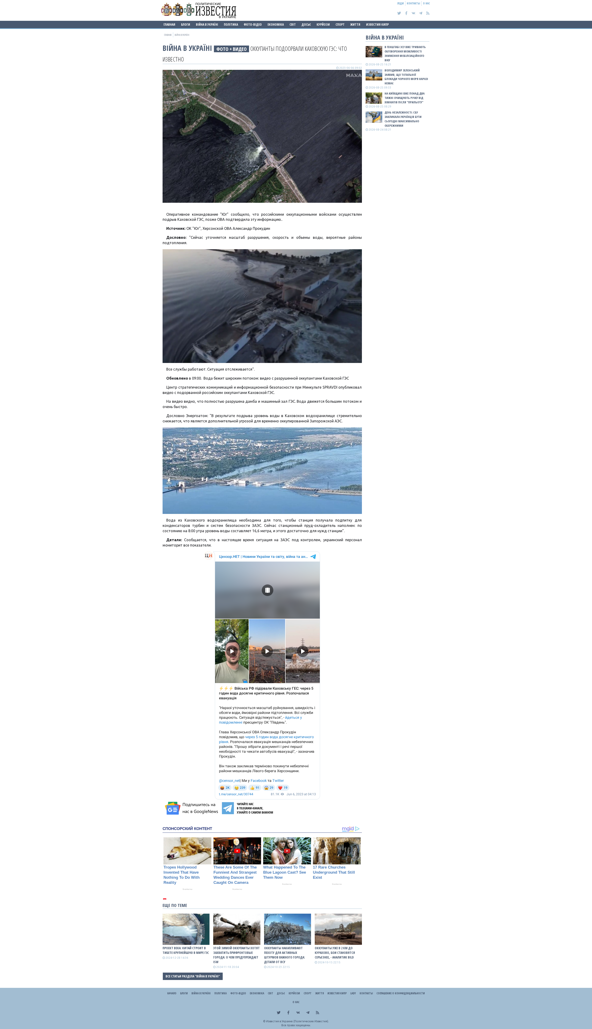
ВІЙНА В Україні (207, 24)
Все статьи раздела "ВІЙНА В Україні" (193, 976)
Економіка (276, 24)
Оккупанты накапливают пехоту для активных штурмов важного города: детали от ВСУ (284, 955)
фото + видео (231, 49)
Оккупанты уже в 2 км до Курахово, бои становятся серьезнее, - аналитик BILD (335, 952)
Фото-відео (253, 24)
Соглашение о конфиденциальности (400, 993)
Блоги (185, 24)
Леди (400, 3)
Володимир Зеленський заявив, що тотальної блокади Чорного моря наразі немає (406, 77)
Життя (355, 24)
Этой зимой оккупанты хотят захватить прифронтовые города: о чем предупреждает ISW (236, 955)
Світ (293, 24)
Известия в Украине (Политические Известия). (297, 1021)
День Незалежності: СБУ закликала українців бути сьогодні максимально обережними (403, 119)
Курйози (323, 24)
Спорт (340, 24)
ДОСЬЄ (306, 24)
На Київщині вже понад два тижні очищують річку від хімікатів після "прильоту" (405, 97)
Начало (171, 993)
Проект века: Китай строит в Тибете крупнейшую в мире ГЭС (186, 950)
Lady (353, 993)
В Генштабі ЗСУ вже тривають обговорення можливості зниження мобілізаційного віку (405, 53)
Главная (169, 24)
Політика (231, 24)
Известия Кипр (377, 24)
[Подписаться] (192, 808)
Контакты (413, 3)
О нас (426, 3)
